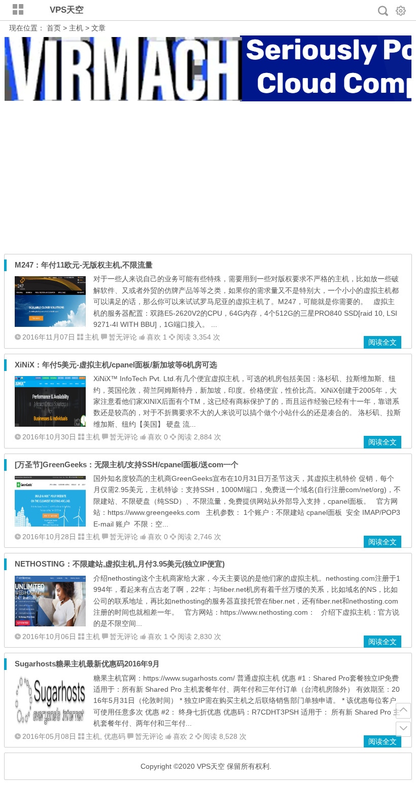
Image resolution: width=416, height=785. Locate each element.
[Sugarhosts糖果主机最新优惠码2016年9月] (50, 724)
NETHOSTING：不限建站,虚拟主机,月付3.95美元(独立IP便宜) (120, 563)
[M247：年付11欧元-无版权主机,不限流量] (50, 324)
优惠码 (114, 736)
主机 (76, 28)
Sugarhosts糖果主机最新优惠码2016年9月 (87, 663)
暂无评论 (123, 337)
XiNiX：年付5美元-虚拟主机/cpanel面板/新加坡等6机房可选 (116, 364)
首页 (54, 28)
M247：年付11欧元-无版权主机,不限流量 (84, 264)
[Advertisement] (208, 178)
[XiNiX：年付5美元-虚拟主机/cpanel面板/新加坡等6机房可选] (50, 424)
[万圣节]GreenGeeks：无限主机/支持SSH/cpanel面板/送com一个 (126, 464)
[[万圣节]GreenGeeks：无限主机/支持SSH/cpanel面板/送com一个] (50, 524)
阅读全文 (382, 342)
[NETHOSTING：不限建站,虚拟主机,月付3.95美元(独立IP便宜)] (50, 624)
